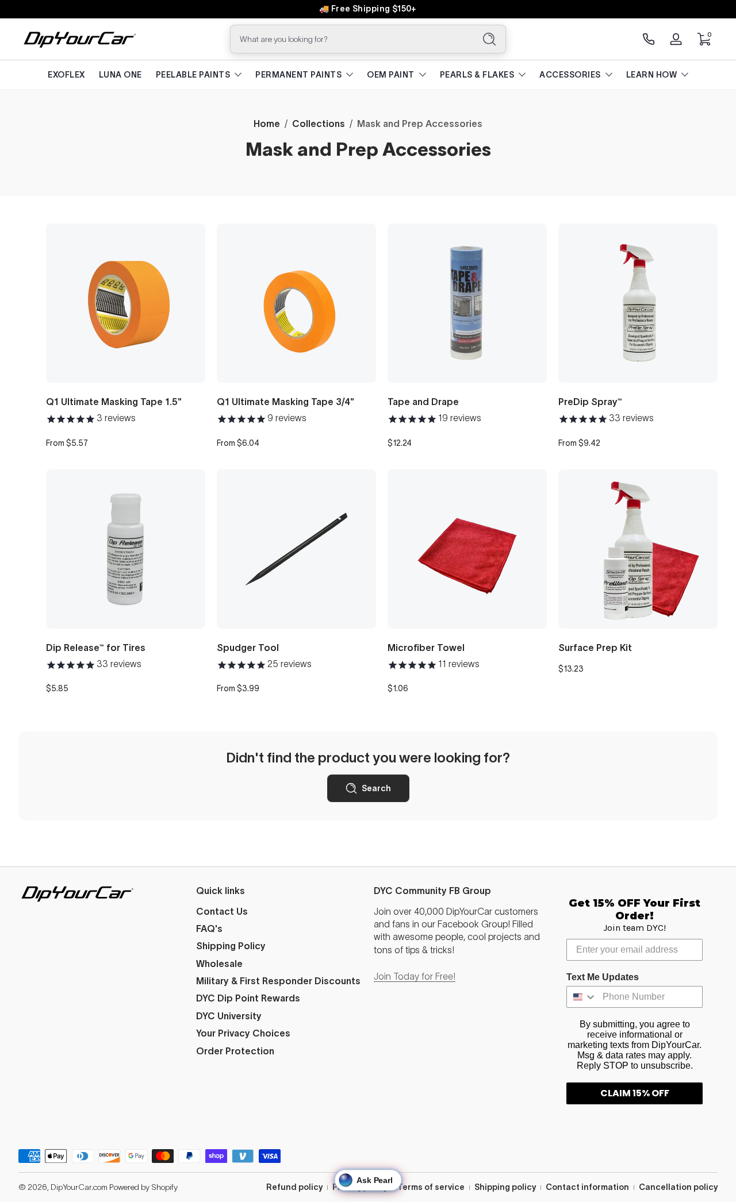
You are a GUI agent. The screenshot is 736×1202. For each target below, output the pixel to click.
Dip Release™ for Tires (95, 647)
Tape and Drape (423, 401)
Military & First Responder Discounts (278, 981)
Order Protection (235, 1051)
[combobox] (350, 39)
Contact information (587, 1187)
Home (267, 123)
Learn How (651, 74)
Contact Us (222, 911)
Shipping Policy (231, 946)
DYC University (229, 1016)
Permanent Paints (298, 74)
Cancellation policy (678, 1187)
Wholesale (219, 963)
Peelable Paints (193, 74)
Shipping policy (505, 1187)
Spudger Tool (248, 647)
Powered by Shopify (143, 1187)
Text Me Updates (602, 977)
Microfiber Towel (426, 647)
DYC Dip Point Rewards (248, 998)
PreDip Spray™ (590, 401)
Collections (318, 123)
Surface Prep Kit (595, 647)
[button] (704, 39)
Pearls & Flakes (477, 74)
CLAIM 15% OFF (634, 1093)
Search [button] (376, 788)
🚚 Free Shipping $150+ (368, 8)
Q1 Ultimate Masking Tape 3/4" (285, 401)
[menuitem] (279, 911)
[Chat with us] (648, 39)
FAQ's (209, 928)
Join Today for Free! (414, 976)
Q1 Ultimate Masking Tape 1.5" (114, 401)
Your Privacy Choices (243, 1033)
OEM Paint (391, 74)
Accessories (570, 74)
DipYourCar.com (79, 1187)
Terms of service (431, 1187)
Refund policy (294, 1187)
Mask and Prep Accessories (419, 123)
